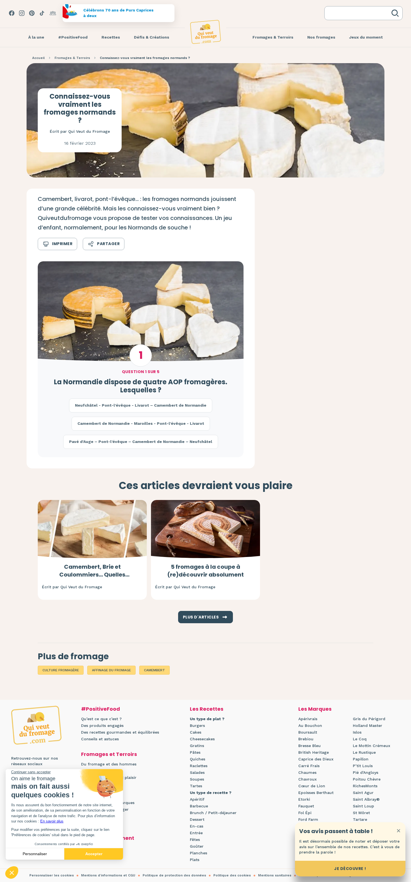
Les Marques (315, 708)
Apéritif (197, 799)
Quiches (197, 759)
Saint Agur (363, 792)
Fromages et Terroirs (109, 754)
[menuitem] (36, 37)
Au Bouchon (310, 725)
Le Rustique (364, 752)
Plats (194, 859)
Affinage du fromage (111, 670)
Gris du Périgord (369, 719)
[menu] (36, 37)
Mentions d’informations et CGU (108, 875)
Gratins (197, 745)
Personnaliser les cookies (51, 875)
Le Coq (360, 739)
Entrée (196, 833)
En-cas (196, 826)
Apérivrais (307, 719)
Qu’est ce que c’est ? (101, 719)
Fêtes (195, 839)
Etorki (304, 799)
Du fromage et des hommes (108, 764)
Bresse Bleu (309, 745)
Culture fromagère (60, 670)
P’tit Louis (363, 766)
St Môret (361, 812)
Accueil (38, 58)
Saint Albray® (366, 799)
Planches (198, 853)
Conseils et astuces (100, 739)
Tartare (360, 819)
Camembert (154, 670)
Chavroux (307, 779)
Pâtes (195, 752)
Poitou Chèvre (367, 779)
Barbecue (199, 806)
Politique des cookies (232, 875)
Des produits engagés (102, 725)
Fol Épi (304, 812)
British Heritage (313, 752)
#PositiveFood (100, 708)
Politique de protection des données (174, 875)
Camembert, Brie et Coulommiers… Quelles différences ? (92, 574)
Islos (357, 732)
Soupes (197, 779)
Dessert (197, 819)
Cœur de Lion (311, 786)
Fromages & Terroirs (72, 58)
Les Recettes (206, 708)
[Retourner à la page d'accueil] (205, 32)
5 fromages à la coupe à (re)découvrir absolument (205, 570)
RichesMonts (365, 786)
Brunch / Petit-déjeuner (213, 812)
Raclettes (198, 766)
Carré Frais (309, 766)
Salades (197, 772)
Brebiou (305, 739)
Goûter (197, 846)
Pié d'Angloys (365, 772)
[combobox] (359, 13)
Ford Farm (308, 819)
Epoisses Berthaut (316, 792)
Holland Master (367, 725)
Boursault (307, 732)
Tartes (196, 786)
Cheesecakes (202, 739)
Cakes (195, 732)
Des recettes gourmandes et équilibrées (120, 732)
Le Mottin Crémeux (371, 745)
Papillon (361, 759)
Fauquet (306, 806)
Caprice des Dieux (316, 759)
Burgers (197, 725)
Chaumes (307, 772)
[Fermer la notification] (398, 830)
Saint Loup (363, 806)
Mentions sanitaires (274, 875)
